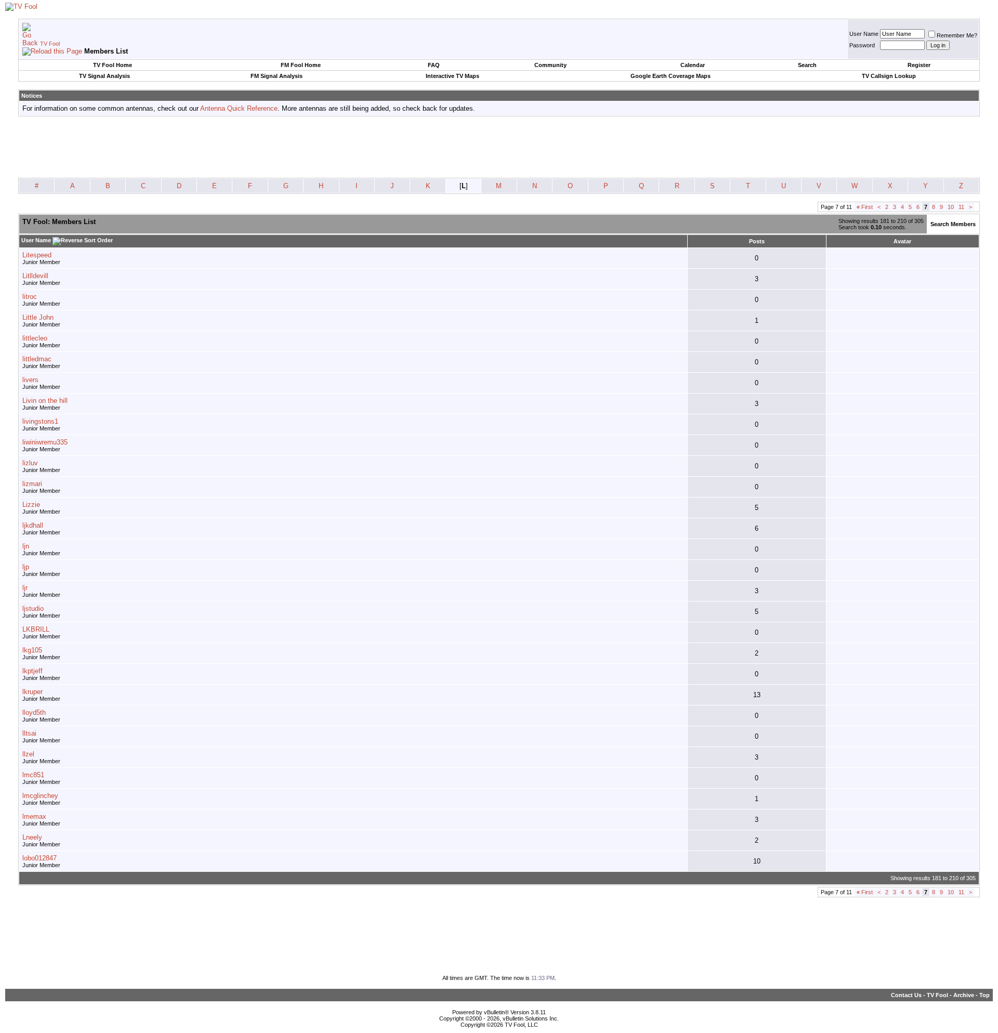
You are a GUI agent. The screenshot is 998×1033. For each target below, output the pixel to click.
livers (30, 380)
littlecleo (34, 338)
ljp (25, 567)
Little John (38, 317)
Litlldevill (35, 276)
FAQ (434, 65)
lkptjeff (32, 671)
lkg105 (32, 650)
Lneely (32, 837)
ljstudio (33, 608)
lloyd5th (34, 712)
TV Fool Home (112, 65)
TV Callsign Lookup (889, 76)
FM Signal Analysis (277, 76)
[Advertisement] (499, 147)
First (865, 207)
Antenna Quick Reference (239, 108)
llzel (28, 754)
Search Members (953, 224)
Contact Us (906, 995)
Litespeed (36, 255)
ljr (25, 588)
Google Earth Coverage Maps (671, 76)
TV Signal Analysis (104, 76)
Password (862, 45)
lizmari (32, 484)
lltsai (29, 733)
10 (951, 207)
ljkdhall (32, 525)
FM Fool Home (301, 65)
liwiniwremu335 (45, 442)
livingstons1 (40, 421)
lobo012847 (39, 858)
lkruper (32, 692)
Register (919, 65)
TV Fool (50, 44)
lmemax (34, 816)
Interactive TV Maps (452, 76)
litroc (29, 296)
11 (961, 207)
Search (807, 65)
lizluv (30, 463)
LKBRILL (35, 629)
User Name (863, 34)
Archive (963, 995)
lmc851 (33, 775)
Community (550, 65)
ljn (25, 546)
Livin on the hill (45, 400)
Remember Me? (957, 35)
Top (984, 995)
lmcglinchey (40, 796)
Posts (757, 241)
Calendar (692, 65)
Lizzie (31, 504)
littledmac (36, 359)
